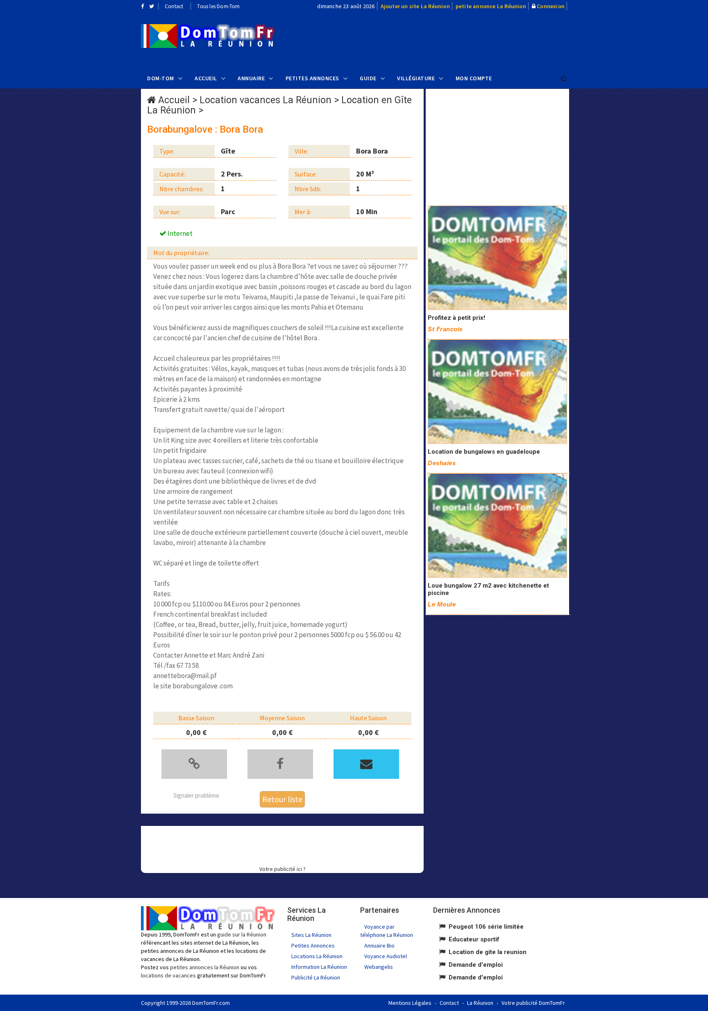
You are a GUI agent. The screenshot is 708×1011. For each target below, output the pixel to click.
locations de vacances (168, 975)
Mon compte (474, 78)
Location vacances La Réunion (265, 100)
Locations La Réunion (317, 956)
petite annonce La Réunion (491, 6)
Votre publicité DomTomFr (533, 1002)
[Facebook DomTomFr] (142, 6)
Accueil (206, 78)
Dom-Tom (160, 78)
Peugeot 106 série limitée (486, 926)
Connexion (551, 6)
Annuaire (251, 78)
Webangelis (378, 966)
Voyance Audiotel (385, 956)
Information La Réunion (319, 966)
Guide (368, 78)
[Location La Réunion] (497, 258)
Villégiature (416, 78)
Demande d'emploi (476, 964)
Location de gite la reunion (487, 952)
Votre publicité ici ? (282, 869)
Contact (174, 6)
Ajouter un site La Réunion (415, 6)
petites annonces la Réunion (204, 967)
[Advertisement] (436, 39)
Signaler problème (196, 795)
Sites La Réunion (311, 935)
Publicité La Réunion (315, 977)
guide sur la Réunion (241, 934)
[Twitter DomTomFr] (151, 6)
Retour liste (282, 799)
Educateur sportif (474, 939)
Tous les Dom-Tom (218, 6)
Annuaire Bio (379, 945)
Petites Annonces (312, 78)
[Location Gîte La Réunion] (208, 36)
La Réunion (480, 1002)
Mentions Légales (409, 1002)
